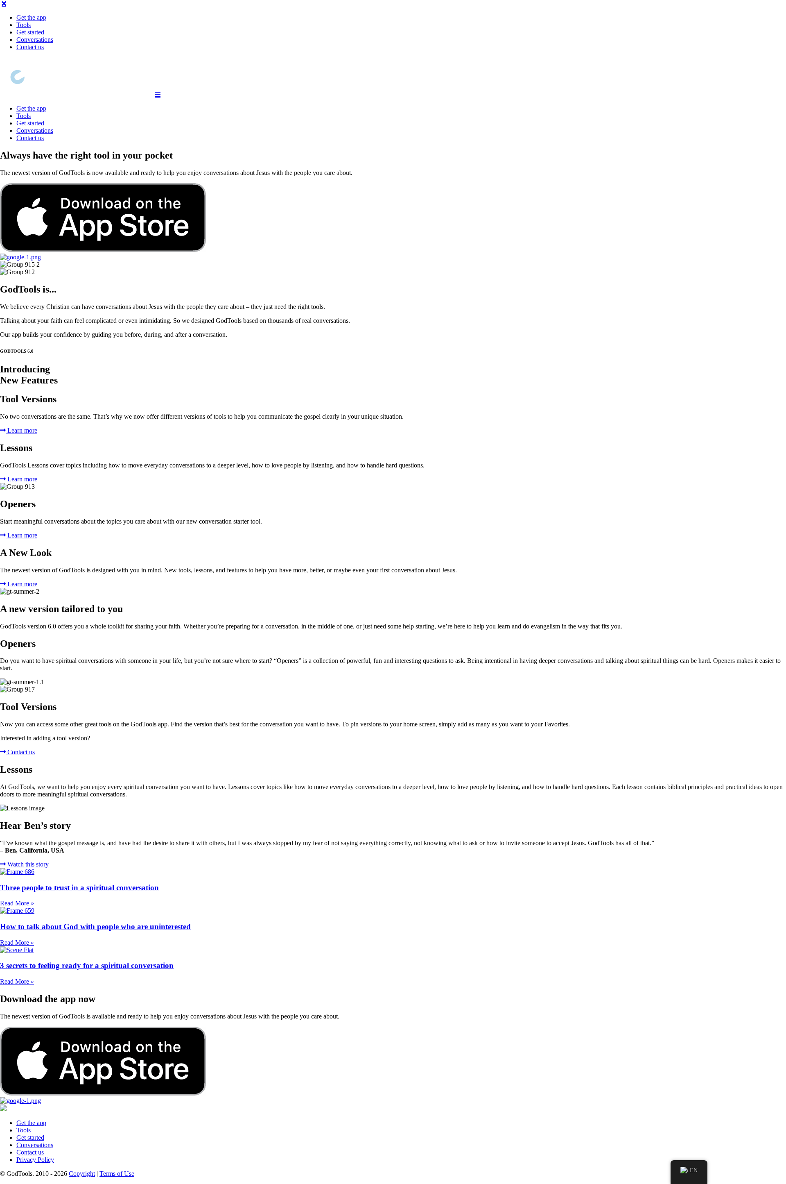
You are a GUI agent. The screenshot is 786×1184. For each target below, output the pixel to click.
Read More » (17, 903)
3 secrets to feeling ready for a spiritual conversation (87, 965)
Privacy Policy (35, 1159)
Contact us (30, 46)
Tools (23, 24)
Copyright (82, 1173)
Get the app (31, 17)
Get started (30, 32)
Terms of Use (116, 1173)
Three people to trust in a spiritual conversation (79, 887)
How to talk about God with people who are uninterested (95, 926)
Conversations (34, 39)
